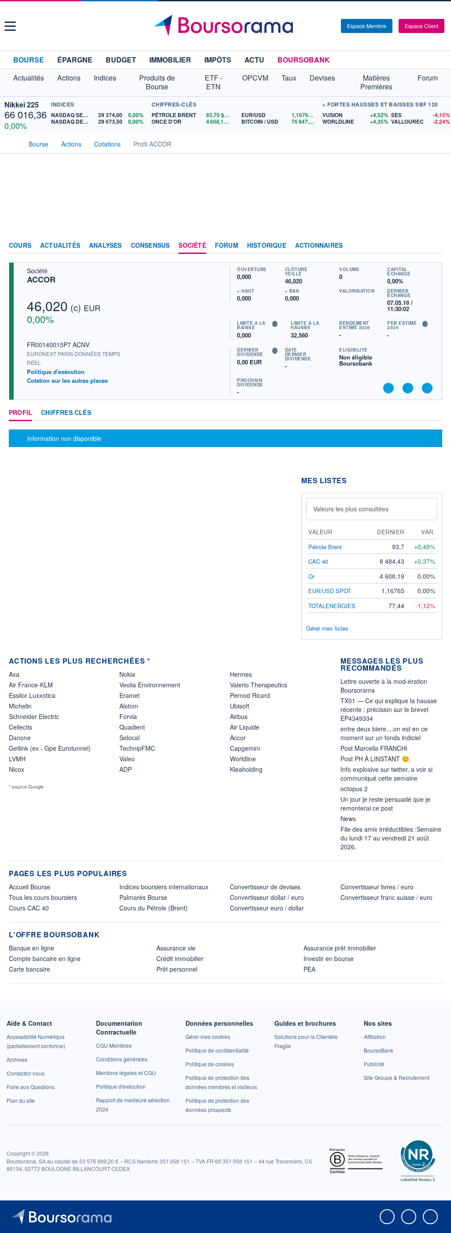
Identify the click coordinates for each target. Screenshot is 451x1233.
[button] (10, 26)
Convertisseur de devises (265, 886)
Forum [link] (226, 246)
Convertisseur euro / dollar (267, 907)
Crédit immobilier (179, 958)
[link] (17, 1059)
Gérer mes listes (327, 628)
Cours (20, 246)
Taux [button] (288, 78)
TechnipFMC (137, 748)
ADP (125, 769)
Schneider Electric (34, 716)
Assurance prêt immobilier (339, 947)
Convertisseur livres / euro (377, 886)
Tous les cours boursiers (43, 897)
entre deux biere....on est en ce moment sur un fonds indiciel (384, 733)
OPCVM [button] (255, 78)
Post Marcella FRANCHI (373, 748)
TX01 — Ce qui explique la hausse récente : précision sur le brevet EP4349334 (388, 709)
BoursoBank (303, 60)
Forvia (128, 716)
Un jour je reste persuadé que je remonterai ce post (385, 803)
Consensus (150, 246)
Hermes (241, 674)
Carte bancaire (29, 969)
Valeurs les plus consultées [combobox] (350, 508)
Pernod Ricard (250, 695)
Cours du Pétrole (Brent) (153, 907)
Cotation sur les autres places (67, 380)
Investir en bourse (328, 958)
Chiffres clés (66, 413)
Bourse (28, 60)
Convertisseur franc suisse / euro (386, 897)
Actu (254, 60)
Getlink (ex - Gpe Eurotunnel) (50, 748)
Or (311, 576)
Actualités (60, 246)
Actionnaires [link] (319, 246)
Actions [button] (69, 78)
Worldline (243, 758)
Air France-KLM (31, 684)
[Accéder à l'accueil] (12, 143)
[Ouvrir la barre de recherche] (319, 26)
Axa (14, 674)
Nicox (16, 769)
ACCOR (41, 279)
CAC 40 (318, 561)
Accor (238, 737)
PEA (309, 969)
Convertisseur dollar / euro (267, 897)
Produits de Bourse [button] (157, 82)
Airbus (239, 716)
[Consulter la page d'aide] (331, 26)
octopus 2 (354, 788)
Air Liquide (244, 727)
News (348, 818)
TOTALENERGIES (331, 606)
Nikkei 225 (21, 104)
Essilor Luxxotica (32, 695)
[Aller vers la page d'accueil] (226, 26)
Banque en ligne (31, 947)
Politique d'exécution (56, 371)
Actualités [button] (28, 78)
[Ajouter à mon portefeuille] (408, 388)
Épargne (74, 60)
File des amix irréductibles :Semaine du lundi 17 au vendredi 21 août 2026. (390, 838)
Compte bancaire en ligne (45, 958)
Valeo (127, 758)
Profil (20, 413)
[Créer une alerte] (388, 388)
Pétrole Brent (325, 547)
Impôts (217, 60)
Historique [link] (266, 246)
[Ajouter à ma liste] (427, 388)
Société (192, 246)
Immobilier (170, 60)
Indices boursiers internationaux (163, 886)
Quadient (132, 727)
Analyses (105, 246)
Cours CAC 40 (29, 907)
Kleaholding (246, 769)
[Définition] (274, 324)
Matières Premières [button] (376, 82)
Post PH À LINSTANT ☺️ (374, 758)
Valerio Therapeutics (258, 684)
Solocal (129, 737)
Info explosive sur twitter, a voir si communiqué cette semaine (386, 773)
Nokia (127, 674)
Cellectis (20, 727)
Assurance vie (176, 947)
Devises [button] (322, 78)
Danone (20, 737)
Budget (121, 60)
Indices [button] (105, 78)
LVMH (17, 758)
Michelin (20, 705)
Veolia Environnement (149, 684)
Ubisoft (239, 705)
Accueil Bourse (29, 886)
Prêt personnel (176, 969)
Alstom (128, 705)
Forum (428, 78)
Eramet (129, 695)
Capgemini (245, 748)
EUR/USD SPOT (329, 591)
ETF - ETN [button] (213, 82)
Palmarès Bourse (143, 897)
